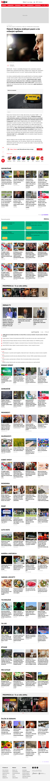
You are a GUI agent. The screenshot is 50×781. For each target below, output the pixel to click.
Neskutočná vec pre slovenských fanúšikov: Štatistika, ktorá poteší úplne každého (43, 254)
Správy (34, 325)
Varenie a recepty (8, 577)
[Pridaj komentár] (3, 148)
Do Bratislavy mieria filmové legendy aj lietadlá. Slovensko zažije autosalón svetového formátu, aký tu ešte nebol (43, 544)
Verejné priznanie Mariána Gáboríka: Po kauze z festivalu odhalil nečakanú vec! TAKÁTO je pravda (23, 340)
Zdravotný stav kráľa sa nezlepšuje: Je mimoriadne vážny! (43, 425)
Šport (23, 5)
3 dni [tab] (41, 332)
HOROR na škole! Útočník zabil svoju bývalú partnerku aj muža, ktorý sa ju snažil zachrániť (21, 362)
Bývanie (4, 647)
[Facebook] (33, 768)
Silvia (31, 2)
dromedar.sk (27, 454)
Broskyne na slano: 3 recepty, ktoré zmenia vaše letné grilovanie (42, 590)
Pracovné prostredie (16, 570)
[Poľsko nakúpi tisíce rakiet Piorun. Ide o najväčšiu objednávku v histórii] (31, 606)
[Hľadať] (44, 5)
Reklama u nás (14, 770)
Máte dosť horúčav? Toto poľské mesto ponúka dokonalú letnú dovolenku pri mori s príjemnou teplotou (31, 450)
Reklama (14, 767)
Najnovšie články (6, 349)
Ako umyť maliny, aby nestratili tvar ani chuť (30, 589)
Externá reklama (15, 771)
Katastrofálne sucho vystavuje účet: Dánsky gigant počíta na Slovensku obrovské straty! (31, 497)
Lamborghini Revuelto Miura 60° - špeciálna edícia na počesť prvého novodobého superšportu (18, 543)
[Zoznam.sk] (35, 773)
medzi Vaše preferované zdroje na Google (21, 149)
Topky (7, 26)
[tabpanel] (25, 340)
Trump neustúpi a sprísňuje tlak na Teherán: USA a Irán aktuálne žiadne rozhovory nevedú (21, 359)
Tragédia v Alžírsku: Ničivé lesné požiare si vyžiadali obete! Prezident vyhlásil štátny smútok (6, 403)
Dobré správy (6, 460)
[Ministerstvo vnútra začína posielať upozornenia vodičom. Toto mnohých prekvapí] (6, 536)
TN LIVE (4, 623)
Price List (13, 776)
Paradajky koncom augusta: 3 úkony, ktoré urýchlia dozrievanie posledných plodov (6, 683)
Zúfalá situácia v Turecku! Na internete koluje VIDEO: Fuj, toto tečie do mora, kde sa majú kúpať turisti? (24, 338)
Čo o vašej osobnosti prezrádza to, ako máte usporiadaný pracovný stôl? (43, 567)
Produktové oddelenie (26, 771)
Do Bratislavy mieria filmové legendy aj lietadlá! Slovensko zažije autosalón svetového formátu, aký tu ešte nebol (18, 254)
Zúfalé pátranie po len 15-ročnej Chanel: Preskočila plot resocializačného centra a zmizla (6, 379)
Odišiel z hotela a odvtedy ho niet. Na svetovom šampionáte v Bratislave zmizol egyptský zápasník (43, 637)
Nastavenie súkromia (5, 773)
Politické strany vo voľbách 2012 (21, 26)
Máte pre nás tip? (25, 777)
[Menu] (47, 5)
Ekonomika (38, 5)
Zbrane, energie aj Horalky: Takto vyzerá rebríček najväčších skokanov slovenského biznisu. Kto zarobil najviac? (6, 497)
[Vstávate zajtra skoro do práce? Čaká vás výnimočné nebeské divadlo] (6, 560)
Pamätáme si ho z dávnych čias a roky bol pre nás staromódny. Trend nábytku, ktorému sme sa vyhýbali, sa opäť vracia (31, 661)
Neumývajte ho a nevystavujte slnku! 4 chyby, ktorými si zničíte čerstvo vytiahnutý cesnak (18, 684)
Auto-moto (5, 530)
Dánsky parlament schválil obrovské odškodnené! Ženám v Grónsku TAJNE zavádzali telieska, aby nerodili (24, 356)
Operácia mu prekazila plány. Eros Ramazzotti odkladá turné (30, 636)
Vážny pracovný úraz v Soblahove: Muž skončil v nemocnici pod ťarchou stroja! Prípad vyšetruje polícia (18, 379)
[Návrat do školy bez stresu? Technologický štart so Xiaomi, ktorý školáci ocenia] (43, 466)
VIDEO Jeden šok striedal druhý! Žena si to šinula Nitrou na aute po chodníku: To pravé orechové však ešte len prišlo (25, 335)
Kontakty (24, 767)
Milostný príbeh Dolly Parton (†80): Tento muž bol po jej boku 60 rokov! (18, 425)
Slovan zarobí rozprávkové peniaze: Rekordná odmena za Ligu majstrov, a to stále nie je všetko (18, 520)
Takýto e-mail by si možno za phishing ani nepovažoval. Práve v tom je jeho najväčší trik (18, 613)
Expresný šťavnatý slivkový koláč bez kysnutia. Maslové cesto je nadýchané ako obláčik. (6, 591)
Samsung (2, 618)
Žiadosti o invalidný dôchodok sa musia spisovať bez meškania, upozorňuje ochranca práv (31, 567)
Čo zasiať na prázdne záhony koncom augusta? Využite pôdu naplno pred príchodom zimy (31, 683)
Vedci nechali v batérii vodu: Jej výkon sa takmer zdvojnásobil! (42, 449)
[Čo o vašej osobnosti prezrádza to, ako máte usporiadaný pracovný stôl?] (43, 560)
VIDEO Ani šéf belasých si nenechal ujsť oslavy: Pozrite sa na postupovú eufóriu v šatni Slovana (43, 520)
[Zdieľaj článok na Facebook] (3, 152)
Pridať (40, 149)
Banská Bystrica (40, 383)
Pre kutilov (5, 670)
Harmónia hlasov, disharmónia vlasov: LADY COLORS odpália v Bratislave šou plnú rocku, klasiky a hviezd (31, 254)
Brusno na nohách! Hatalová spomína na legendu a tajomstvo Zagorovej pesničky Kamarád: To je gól (8, 322)
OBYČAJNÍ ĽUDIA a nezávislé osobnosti (33, 26)
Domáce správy (7, 365)
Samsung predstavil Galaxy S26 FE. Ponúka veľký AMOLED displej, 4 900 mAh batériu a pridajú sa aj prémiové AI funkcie (6, 614)
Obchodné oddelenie (25, 773)
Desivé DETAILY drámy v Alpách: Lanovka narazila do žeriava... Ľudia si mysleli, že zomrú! (21, 345)
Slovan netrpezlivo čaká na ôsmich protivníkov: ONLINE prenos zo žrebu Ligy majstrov (6, 520)
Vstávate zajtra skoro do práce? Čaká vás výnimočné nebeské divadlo (6, 567)
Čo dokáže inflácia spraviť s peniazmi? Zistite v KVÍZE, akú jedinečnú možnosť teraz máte (6, 254)
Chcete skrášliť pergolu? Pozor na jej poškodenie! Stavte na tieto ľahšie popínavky (43, 683)
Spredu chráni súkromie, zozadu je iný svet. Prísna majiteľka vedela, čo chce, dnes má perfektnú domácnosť (6, 661)
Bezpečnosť (39, 618)
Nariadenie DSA (5, 777)
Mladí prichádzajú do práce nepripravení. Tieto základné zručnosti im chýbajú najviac (18, 567)
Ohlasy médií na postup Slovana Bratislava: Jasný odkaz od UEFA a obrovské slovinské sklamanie (31, 520)
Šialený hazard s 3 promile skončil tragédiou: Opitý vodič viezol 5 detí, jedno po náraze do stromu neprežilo (24, 352)
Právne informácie (5, 770)
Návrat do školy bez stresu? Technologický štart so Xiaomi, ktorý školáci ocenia (42, 473)
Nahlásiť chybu (9, 153)
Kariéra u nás (4, 774)
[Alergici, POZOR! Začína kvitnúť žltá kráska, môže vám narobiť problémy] (18, 442)
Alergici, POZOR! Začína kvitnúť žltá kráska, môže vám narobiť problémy (18, 449)
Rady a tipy (27, 591)
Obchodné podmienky (16, 773)
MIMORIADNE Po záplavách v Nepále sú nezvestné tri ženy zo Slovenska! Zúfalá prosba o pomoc (23, 343)
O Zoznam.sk (5, 767)
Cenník (13, 774)
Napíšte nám (4, 776)
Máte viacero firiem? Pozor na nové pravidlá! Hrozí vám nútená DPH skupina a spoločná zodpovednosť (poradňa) (43, 497)
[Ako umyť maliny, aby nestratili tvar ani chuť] (31, 583)
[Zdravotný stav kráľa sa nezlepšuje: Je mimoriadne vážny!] (43, 419)
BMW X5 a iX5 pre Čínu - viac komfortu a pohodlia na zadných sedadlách (31, 543)
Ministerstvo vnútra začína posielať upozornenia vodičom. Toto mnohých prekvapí (6, 543)
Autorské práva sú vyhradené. (37, 771)
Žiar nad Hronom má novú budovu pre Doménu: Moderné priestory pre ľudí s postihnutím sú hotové (43, 379)
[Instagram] (35, 768)
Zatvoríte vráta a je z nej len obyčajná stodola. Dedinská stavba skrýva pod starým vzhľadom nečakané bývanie (18, 661)
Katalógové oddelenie (26, 774)
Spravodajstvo (24, 770)
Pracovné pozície (5, 219)
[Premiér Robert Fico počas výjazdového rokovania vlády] (25, 312)
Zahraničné (10, 5)
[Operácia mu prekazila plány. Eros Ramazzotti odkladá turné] (31, 630)
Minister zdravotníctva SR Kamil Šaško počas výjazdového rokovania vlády (40, 321)
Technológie (6, 600)
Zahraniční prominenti (16, 428)
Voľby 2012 (14, 26)
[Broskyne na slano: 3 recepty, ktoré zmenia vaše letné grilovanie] (43, 583)
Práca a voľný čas (4, 570)
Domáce (4, 5)
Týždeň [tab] (47, 332)
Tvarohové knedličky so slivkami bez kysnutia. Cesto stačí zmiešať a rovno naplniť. (18, 591)
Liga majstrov (3, 523)
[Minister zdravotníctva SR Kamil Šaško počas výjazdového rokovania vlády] (40, 312)
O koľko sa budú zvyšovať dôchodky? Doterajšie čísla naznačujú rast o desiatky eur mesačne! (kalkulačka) (18, 497)
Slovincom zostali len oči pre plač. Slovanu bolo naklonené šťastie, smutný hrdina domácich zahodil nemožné (18, 637)
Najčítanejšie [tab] (35, 332)
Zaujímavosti (30, 5)
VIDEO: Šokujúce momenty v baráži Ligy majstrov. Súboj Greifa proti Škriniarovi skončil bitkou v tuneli (6, 637)
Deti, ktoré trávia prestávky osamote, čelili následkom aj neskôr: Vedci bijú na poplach (6, 450)
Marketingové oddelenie (26, 776)
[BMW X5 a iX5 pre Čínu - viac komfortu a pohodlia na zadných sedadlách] (31, 536)
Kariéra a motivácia (9, 553)
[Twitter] (37, 768)
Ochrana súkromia (5, 771)
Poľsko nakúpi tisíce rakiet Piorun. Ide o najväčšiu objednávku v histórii (31, 613)
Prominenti (18, 5)
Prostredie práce (40, 570)
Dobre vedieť (40, 257)
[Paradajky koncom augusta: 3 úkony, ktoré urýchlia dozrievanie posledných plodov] (6, 676)
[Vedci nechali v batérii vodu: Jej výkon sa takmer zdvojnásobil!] (43, 442)
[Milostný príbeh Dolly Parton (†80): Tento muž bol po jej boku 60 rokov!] (18, 419)
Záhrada (14, 688)
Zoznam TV (7, 305)
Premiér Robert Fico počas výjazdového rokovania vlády (25, 320)
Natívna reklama (15, 777)
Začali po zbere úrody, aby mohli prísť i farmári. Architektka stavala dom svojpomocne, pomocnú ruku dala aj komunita (43, 661)
